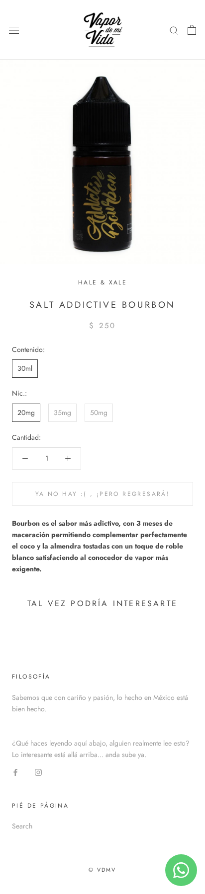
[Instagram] (38, 771)
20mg (26, 412)
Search (22, 826)
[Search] (174, 29)
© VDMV (102, 870)
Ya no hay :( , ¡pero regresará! (102, 493)
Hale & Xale (102, 282)
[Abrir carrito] (192, 30)
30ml (24, 368)
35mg (62, 412)
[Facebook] (15, 771)
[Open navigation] (14, 30)
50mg (98, 412)
